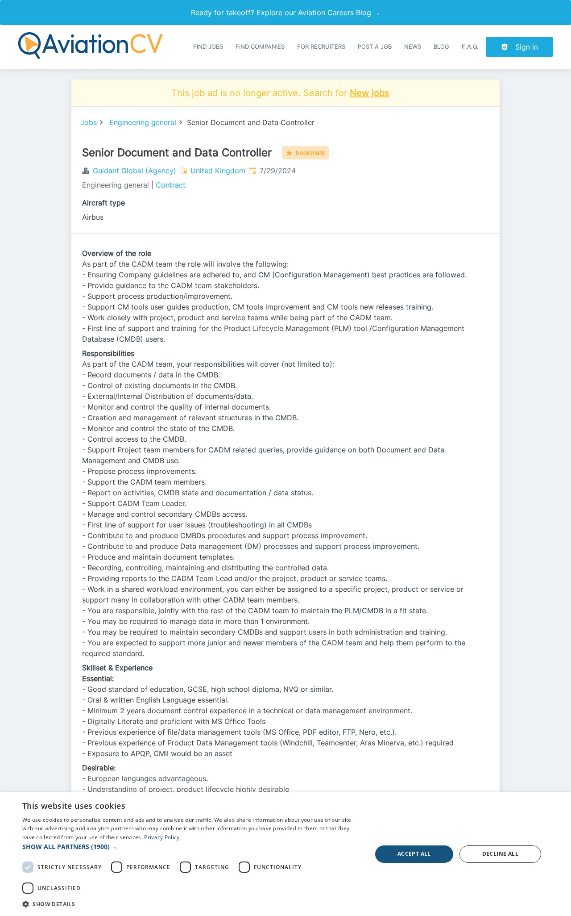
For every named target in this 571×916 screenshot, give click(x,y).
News (412, 46)
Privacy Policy (161, 837)
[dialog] (285, 854)
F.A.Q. (470, 46)
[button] (192, 846)
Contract (171, 184)
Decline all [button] (500, 853)
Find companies (260, 46)
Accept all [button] (414, 853)
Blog (441, 46)
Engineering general (142, 122)
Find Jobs (208, 46)
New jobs (369, 93)
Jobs (88, 122)
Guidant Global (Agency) (134, 170)
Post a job (375, 46)
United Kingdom (217, 170)
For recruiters (321, 46)
